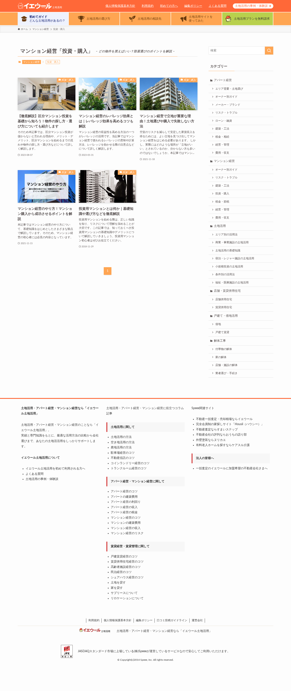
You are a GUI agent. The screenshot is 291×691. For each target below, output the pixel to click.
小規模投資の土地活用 (229, 266)
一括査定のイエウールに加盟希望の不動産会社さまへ (232, 468)
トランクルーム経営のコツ (129, 468)
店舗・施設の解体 (226, 365)
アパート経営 (223, 80)
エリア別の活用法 (226, 234)
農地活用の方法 (121, 447)
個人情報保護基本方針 (120, 5)
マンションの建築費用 (126, 522)
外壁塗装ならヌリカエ (211, 440)
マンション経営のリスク (127, 533)
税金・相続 (222, 137)
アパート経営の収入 (124, 507)
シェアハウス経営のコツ (127, 577)
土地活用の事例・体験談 (251, 5)
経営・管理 (222, 144)
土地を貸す (118, 582)
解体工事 (220, 340)
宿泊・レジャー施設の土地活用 (234, 258)
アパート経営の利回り (126, 501)
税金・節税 (222, 201)
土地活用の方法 (121, 437)
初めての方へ (169, 5)
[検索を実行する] (269, 51)
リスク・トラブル (226, 112)
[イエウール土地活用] (50, 6)
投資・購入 (222, 193)
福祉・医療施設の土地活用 (232, 282)
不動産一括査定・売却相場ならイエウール (224, 419)
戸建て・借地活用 (226, 315)
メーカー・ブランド (227, 105)
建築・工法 (222, 128)
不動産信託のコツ (123, 457)
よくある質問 (217, 5)
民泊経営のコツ (121, 572)
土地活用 (220, 226)
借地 (218, 324)
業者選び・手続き (226, 373)
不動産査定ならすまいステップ (217, 429)
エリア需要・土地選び (229, 88)
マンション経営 (31, 62)
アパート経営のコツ (124, 491)
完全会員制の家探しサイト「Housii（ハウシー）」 (230, 424)
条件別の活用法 (225, 274)
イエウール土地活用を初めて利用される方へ (55, 468)
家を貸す (117, 587)
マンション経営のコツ (126, 517)
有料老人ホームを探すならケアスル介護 (223, 445)
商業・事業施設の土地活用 (232, 242)
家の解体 (220, 357)
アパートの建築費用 (124, 496)
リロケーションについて (127, 598)
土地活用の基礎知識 (227, 250)
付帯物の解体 (223, 349)
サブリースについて (124, 593)
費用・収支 (222, 153)
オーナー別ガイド (226, 96)
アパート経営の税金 (124, 512)
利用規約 (148, 5)
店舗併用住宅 (223, 299)
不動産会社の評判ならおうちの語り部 (221, 434)
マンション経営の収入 (126, 528)
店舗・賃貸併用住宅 (227, 290)
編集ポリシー (193, 5)
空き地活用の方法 (123, 442)
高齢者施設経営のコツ (126, 567)
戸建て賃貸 (222, 332)
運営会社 (197, 620)
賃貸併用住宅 (223, 307)
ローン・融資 (223, 121)
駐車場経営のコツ (123, 452)
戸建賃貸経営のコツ (124, 556)
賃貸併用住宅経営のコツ (127, 561)
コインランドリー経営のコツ (130, 463)
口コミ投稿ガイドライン (172, 620)
